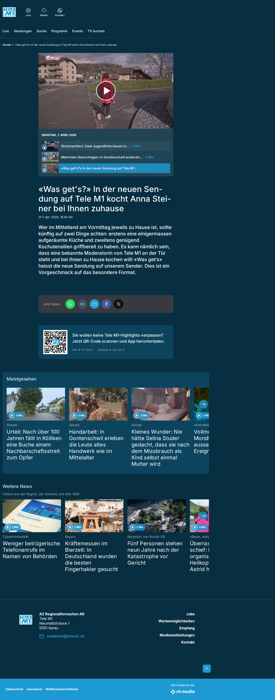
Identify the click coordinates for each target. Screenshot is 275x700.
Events (77, 31)
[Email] (94, 304)
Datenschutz (14, 689)
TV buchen (96, 31)
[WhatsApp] (70, 304)
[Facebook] (106, 304)
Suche (42, 31)
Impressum (34, 689)
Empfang (187, 628)
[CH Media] (183, 691)
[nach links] (8, 404)
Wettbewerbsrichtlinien (61, 689)
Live (6, 31)
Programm (59, 31)
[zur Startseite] (9, 12)
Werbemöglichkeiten (176, 621)
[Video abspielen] (105, 91)
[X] (118, 304)
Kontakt (188, 642)
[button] (82, 304)
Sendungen (23, 31)
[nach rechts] (203, 404)
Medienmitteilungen (177, 635)
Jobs (190, 614)
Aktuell (7, 44)
